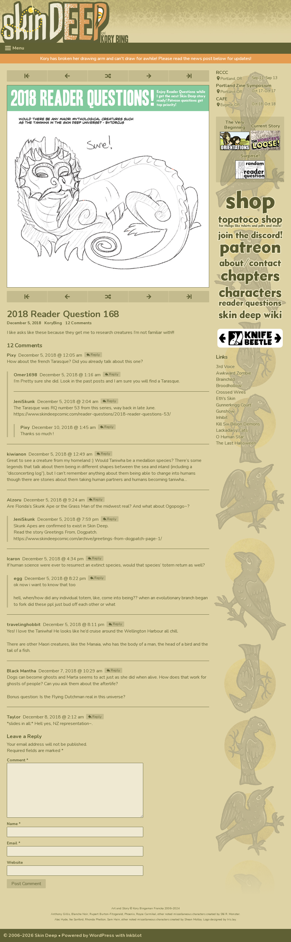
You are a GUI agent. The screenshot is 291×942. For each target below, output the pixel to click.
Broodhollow (229, 386)
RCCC (222, 72)
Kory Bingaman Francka (148, 908)
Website (15, 862)
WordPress (101, 935)
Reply (95, 354)
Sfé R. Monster (230, 914)
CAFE (221, 99)
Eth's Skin (225, 398)
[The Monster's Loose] (265, 140)
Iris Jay (231, 920)
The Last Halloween (236, 443)
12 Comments (78, 323)
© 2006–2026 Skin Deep (30, 935)
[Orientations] (235, 141)
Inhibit (222, 417)
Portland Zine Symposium (243, 85)
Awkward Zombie (233, 373)
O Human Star (230, 437)
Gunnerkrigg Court (233, 405)
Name (13, 824)
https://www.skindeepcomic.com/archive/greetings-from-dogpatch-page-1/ (88, 539)
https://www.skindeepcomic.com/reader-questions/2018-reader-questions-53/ (92, 414)
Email (13, 843)
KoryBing (53, 323)
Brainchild (225, 379)
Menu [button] (17, 48)
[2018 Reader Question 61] (250, 169)
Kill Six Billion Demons (238, 424)
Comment (17, 760)
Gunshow (225, 411)
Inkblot (134, 935)
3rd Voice (225, 366)
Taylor (13, 717)
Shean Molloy (193, 920)
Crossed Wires (231, 392)
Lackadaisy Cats (232, 430)
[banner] (116, 21)
